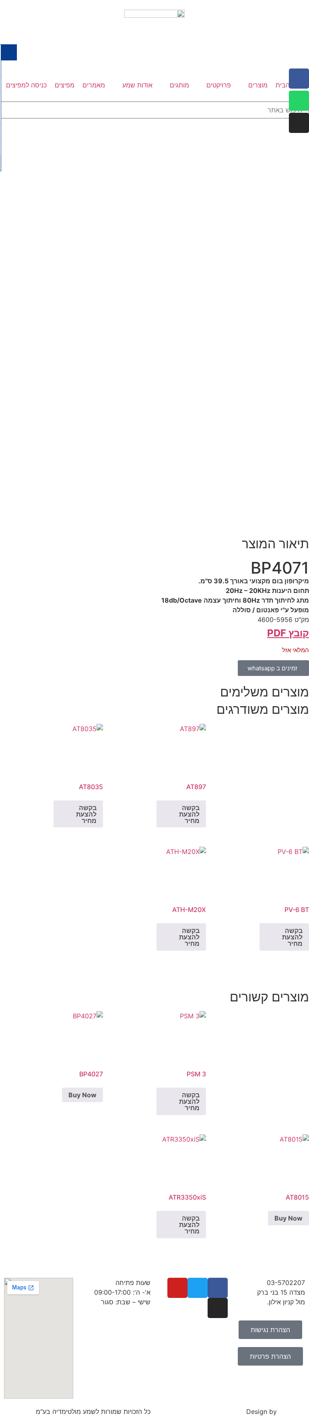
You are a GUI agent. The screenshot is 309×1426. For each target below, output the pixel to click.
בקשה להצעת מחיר (189, 814)
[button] (253, 85)
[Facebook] (299, 78)
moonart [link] (292, 1411)
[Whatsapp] (299, 101)
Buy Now (82, 1095)
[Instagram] (299, 123)
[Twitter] (197, 1288)
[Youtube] (177, 1288)
